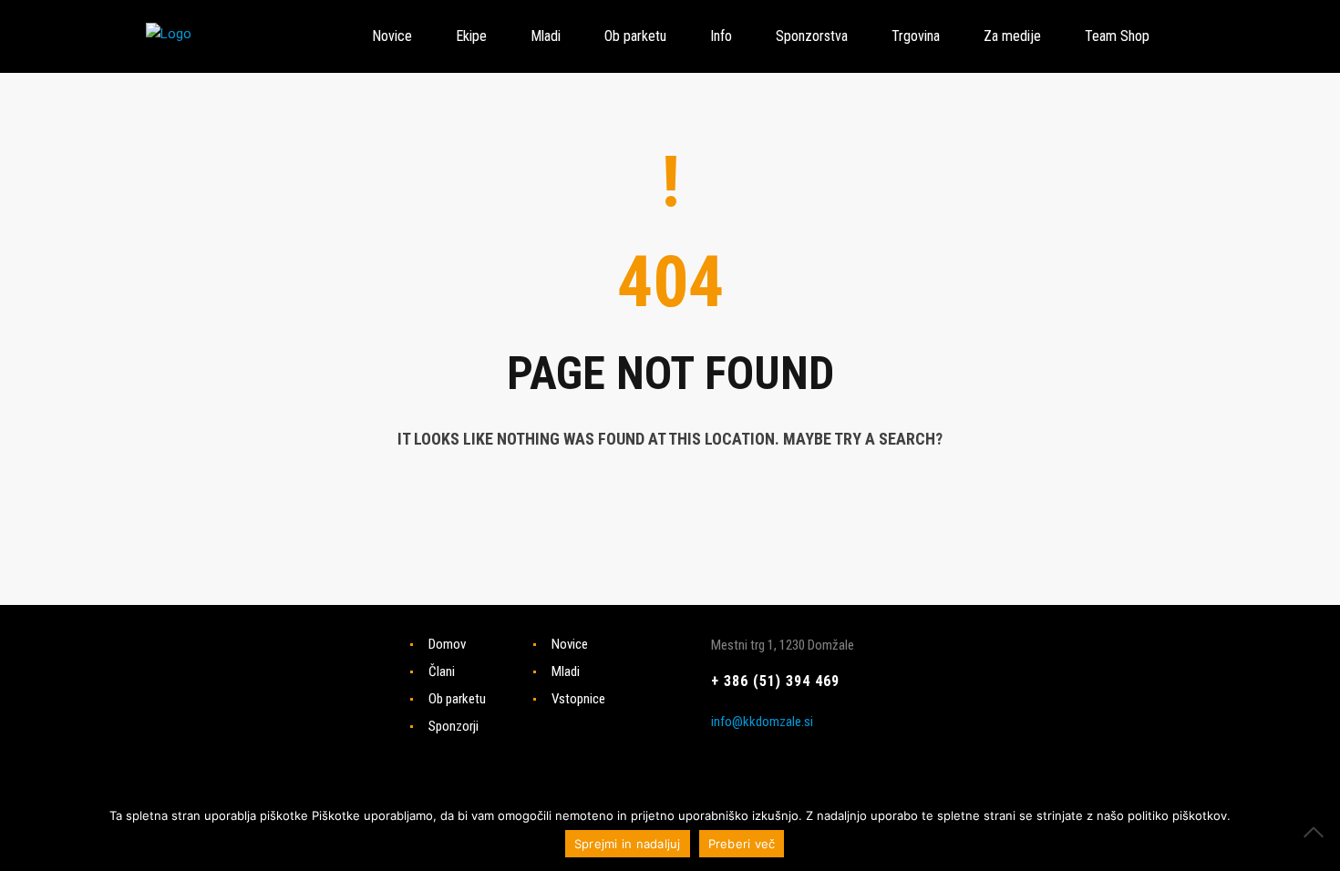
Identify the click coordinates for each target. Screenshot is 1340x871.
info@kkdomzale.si (762, 721)
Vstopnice (578, 699)
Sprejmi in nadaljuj (627, 843)
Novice (569, 644)
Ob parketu (457, 699)
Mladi (565, 671)
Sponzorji (453, 726)
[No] (1317, 832)
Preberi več (742, 843)
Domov (447, 644)
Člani (441, 671)
